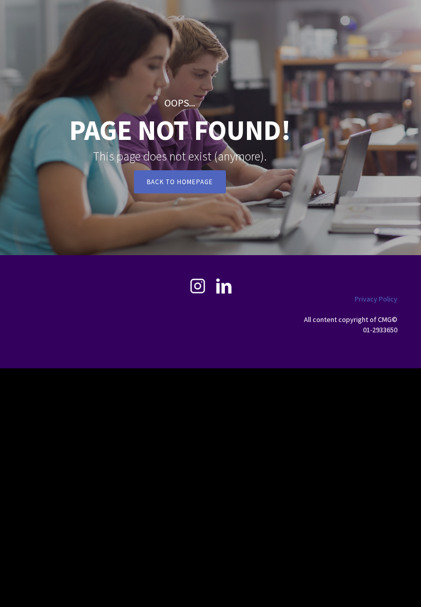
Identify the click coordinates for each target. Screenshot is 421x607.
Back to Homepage (180, 181)
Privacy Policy (376, 299)
